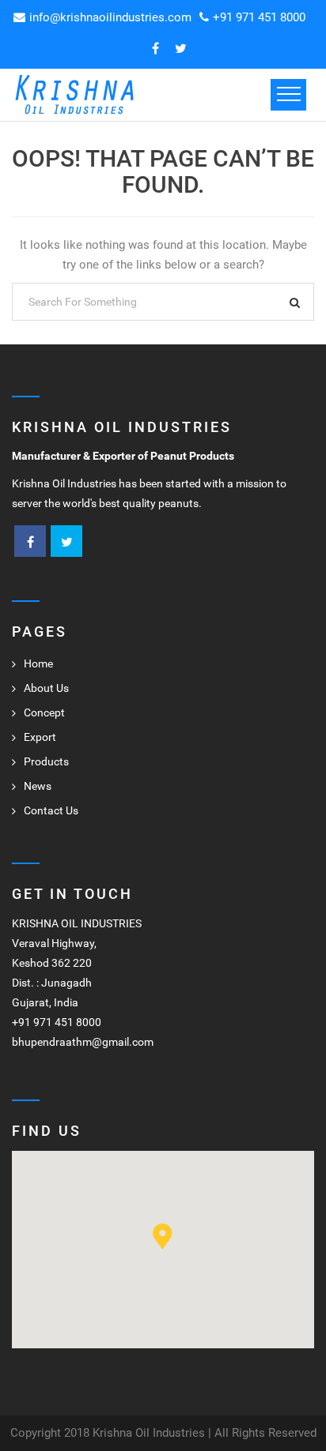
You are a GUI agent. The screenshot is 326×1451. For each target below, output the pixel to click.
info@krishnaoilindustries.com (110, 17)
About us (46, 688)
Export (40, 737)
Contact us (51, 810)
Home (38, 663)
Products (46, 761)
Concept (44, 712)
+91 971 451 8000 (259, 17)
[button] (162, 1236)
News (37, 786)
